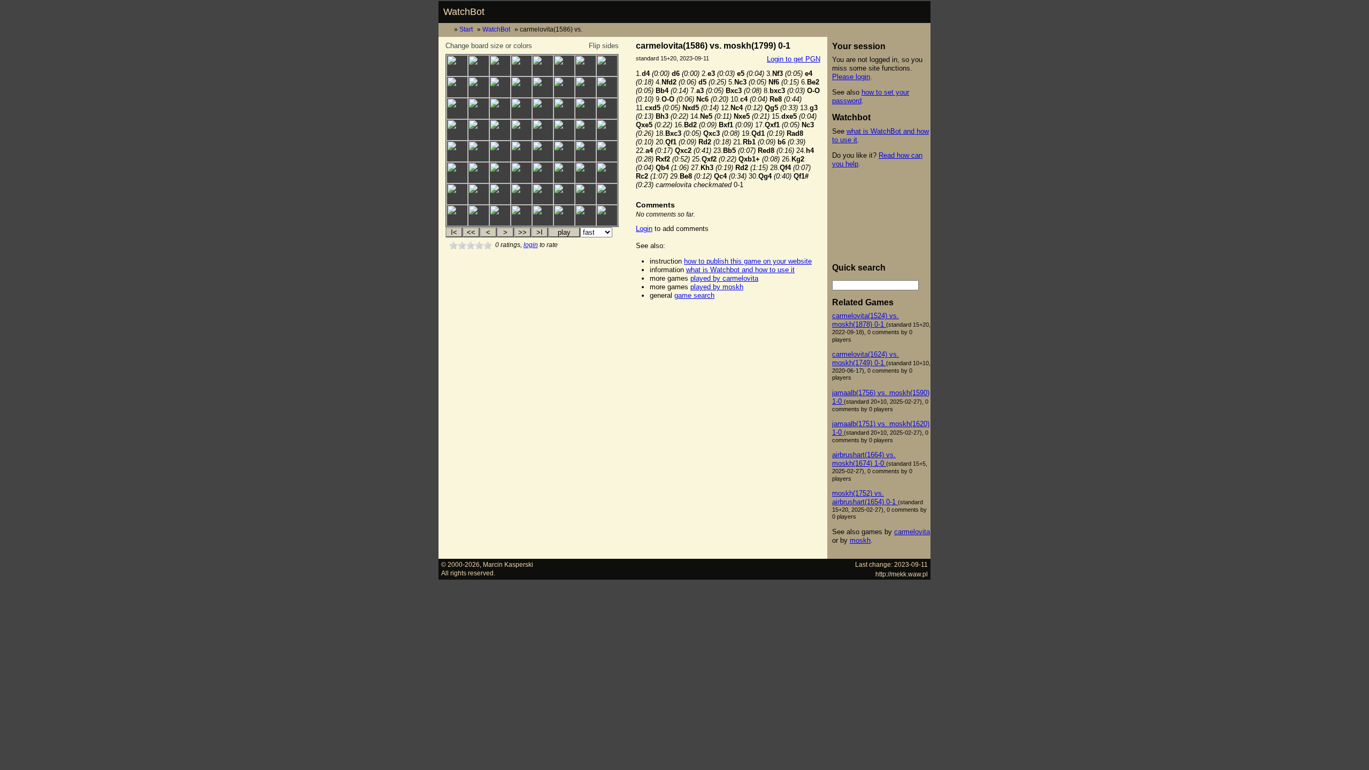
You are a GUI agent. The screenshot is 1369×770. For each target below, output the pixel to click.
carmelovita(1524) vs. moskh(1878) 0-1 (865, 320)
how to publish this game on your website (748, 261)
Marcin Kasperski (508, 564)
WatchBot (463, 11)
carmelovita (912, 532)
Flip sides (604, 46)
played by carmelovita (724, 278)
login (531, 245)
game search (694, 295)
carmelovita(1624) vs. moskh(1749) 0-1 (865, 358)
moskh (860, 540)
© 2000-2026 (460, 564)
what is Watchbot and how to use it (740, 270)
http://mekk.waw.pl (901, 574)
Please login (851, 77)
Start (466, 29)
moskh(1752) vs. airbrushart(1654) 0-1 (865, 497)
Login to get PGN (793, 59)
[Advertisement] (727, 323)
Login (644, 229)
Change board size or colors (488, 46)
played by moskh (716, 287)
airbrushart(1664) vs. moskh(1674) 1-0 (864, 459)
